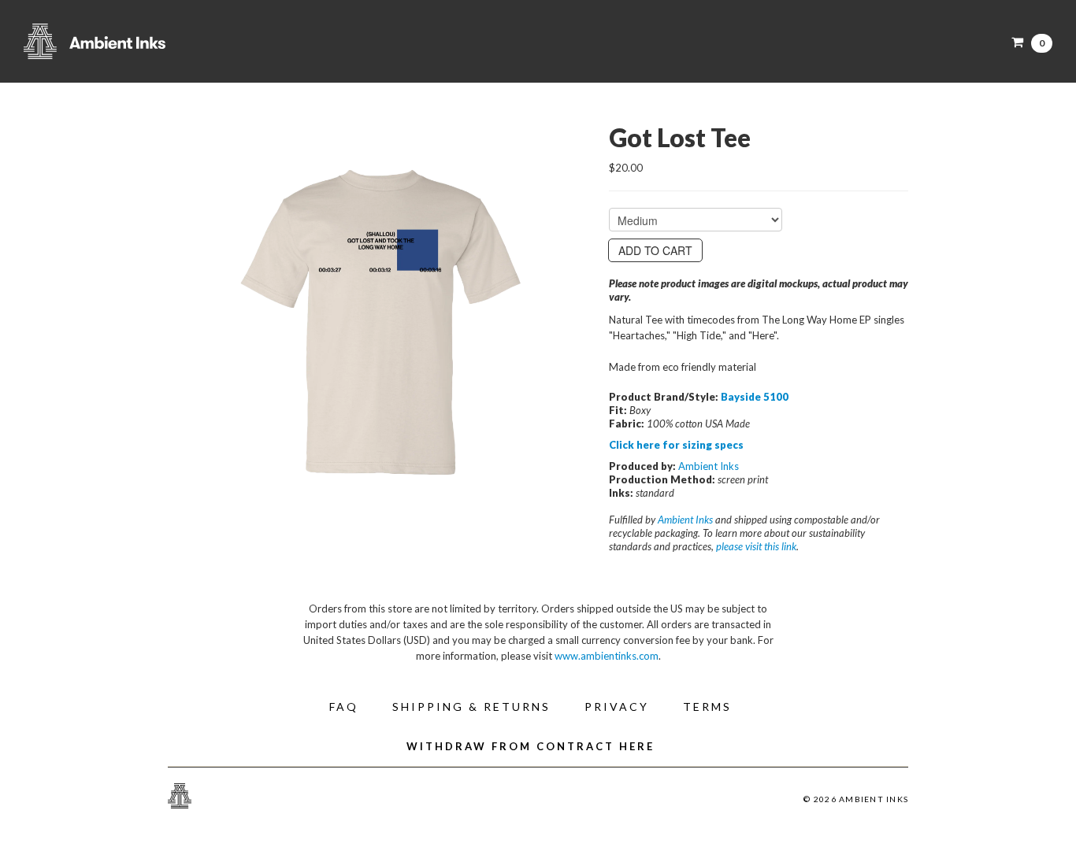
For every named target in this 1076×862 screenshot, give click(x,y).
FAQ (343, 706)
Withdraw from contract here (530, 746)
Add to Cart (655, 250)
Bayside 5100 (754, 396)
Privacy (616, 706)
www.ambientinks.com (607, 655)
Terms (707, 706)
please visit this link (756, 546)
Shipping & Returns (471, 706)
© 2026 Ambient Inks (855, 799)
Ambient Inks (181, 41)
